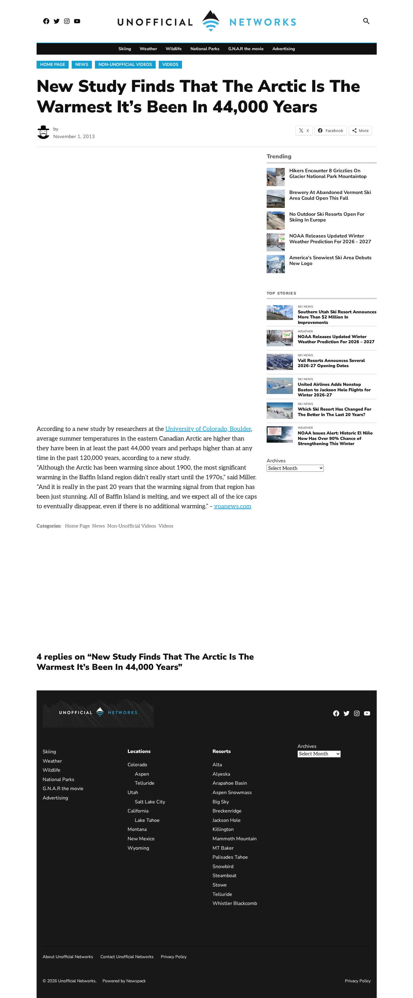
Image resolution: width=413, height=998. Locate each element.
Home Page (52, 64)
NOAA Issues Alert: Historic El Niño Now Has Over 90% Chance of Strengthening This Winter (335, 438)
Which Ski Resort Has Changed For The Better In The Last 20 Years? (334, 411)
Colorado (137, 764)
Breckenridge (227, 811)
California (138, 811)
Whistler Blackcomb (235, 903)
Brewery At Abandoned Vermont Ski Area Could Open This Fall (330, 195)
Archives (276, 460)
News (81, 64)
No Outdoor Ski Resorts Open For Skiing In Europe (326, 217)
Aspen (142, 774)
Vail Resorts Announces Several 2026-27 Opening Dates (331, 363)
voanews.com (232, 506)
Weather (148, 49)
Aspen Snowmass (232, 792)
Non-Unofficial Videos (125, 64)
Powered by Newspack (124, 981)
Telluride (144, 783)
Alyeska (221, 774)
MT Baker (223, 848)
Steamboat (224, 875)
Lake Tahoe (147, 820)
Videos (170, 64)
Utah (133, 792)
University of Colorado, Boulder (208, 429)
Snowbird (223, 866)
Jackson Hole (227, 820)
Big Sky (221, 802)
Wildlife (174, 49)
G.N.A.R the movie (246, 49)
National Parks (205, 49)
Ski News (305, 306)
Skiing (125, 49)
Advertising (283, 49)
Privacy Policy (174, 957)
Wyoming (138, 848)
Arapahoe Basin (230, 783)
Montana (137, 829)
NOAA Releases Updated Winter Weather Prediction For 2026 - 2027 (330, 239)
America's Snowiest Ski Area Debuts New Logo (330, 260)
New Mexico (141, 838)
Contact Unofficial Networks (127, 957)
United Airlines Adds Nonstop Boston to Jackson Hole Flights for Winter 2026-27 (334, 389)
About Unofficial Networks (68, 957)
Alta (217, 764)
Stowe (220, 885)
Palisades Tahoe (230, 857)
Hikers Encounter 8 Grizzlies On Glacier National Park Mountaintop (328, 173)
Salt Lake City (150, 802)
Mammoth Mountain (235, 838)
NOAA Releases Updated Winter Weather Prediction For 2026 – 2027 (336, 339)
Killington (223, 829)
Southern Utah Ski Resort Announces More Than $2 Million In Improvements (337, 317)
